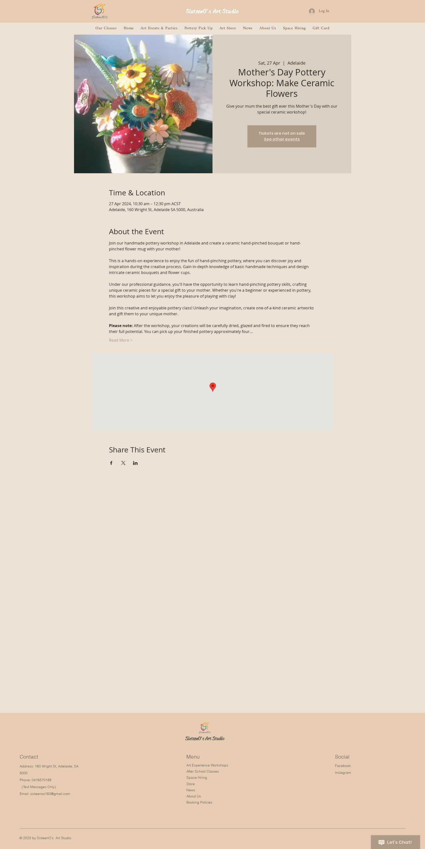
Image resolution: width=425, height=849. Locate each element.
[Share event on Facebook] (111, 463)
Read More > (120, 340)
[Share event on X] (123, 463)
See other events (282, 139)
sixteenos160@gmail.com (50, 793)
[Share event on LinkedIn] (135, 463)
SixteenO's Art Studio (212, 11)
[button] (106, 28)
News (190, 790)
